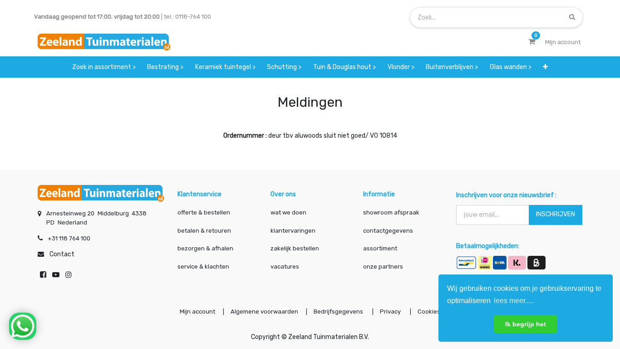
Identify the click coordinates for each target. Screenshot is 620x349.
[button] (545, 67)
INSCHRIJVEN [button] (555, 214)
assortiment (380, 248)
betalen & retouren (204, 230)
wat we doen (288, 212)
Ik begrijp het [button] (525, 324)
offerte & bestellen (204, 212)
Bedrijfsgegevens (339, 311)
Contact (61, 254)
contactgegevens (388, 230)
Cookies (429, 311)
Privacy (391, 311)
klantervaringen (293, 230)
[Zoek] (572, 17)
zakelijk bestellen (295, 248)
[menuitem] (104, 67)
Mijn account (197, 311)
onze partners (383, 266)
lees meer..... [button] (514, 300)
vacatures (285, 266)
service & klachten (203, 266)
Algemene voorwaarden (264, 311)
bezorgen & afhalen (205, 248)
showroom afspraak (391, 212)
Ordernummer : (245, 136)
